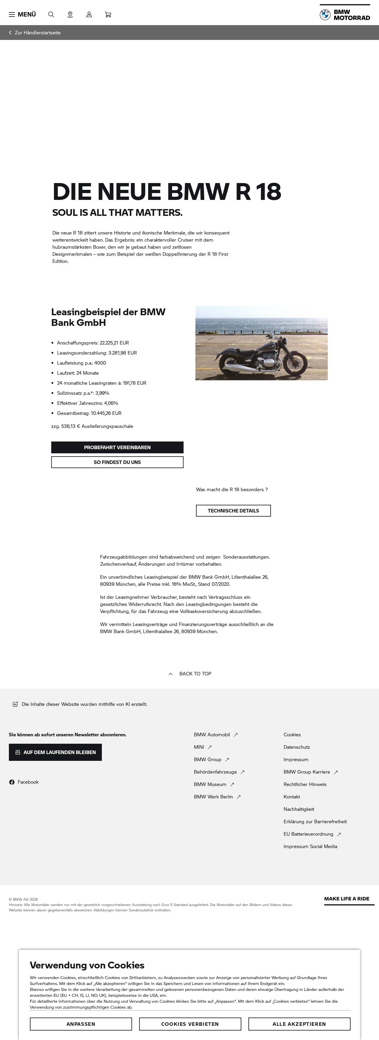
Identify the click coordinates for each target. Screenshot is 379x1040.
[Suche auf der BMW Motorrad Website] (51, 12)
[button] (22, 14)
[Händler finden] (70, 12)
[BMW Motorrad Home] (345, 14)
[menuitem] (35, 32)
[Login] (89, 12)
